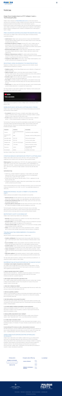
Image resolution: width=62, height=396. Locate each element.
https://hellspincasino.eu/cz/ (22, 20)
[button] (56, 2)
